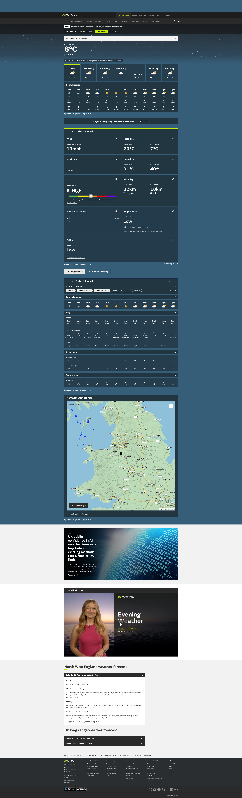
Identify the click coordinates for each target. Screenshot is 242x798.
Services (151, 15)
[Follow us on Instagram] (167, 789)
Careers (167, 15)
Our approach (110, 764)
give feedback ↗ (107, 27)
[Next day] (72, 131)
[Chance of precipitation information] (116, 159)
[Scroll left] (170, 85)
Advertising (129, 778)
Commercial (150, 766)
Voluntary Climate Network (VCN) (69, 782)
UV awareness (72, 202)
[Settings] (174, 21)
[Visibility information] (173, 179)
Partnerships (151, 773)
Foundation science (112, 773)
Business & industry (132, 768)
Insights (128, 776)
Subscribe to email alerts (154, 778)
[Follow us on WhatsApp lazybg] (176, 789)
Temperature (82, 290)
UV (127, 290)
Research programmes (139, 15)
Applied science (110, 771)
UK (114, 31)
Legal (170, 768)
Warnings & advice (94, 21)
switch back (119, 27)
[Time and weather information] (175, 297)
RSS (170, 773)
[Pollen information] (173, 240)
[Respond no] (146, 121)
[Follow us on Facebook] (159, 789)
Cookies (171, 766)
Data (127, 771)
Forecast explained (169, 263)
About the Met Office (153, 761)
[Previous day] (68, 131)
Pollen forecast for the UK (76, 258)
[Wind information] (175, 313)
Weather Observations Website (71, 776)
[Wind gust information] (116, 139)
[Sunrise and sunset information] (116, 211)
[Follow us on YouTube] (154, 789)
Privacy (171, 771)
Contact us (150, 776)
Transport (129, 766)
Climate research (111, 768)
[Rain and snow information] (175, 375)
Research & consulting (133, 773)
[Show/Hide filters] (175, 286)
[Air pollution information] (173, 211)
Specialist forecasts (139, 21)
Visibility (137, 290)
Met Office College (70, 764)
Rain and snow (100, 290)
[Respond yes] (141, 121)
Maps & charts (111, 21)
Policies (171, 761)
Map (101, 31)
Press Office (150, 768)
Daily (71, 31)
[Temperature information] (175, 352)
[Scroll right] (175, 85)
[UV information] (116, 179)
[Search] (174, 38)
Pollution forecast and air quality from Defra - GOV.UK (142, 231)
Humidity (116, 290)
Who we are (150, 764)
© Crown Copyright (172, 795)
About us (159, 15)
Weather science (111, 766)
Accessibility (172, 764)
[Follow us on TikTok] (163, 789)
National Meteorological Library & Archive (71, 770)
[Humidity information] (173, 159)
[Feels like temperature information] (173, 139)
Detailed (86, 31)
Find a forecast (77, 21)
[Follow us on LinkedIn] (171, 789)
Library (108, 776)
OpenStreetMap (171, 509)
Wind (68, 290)
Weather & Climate (93, 761)
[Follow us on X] (150, 789)
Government (130, 764)
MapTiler (163, 509)
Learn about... (156, 21)
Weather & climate (123, 15)
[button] (121, 454)
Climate (124, 21)
